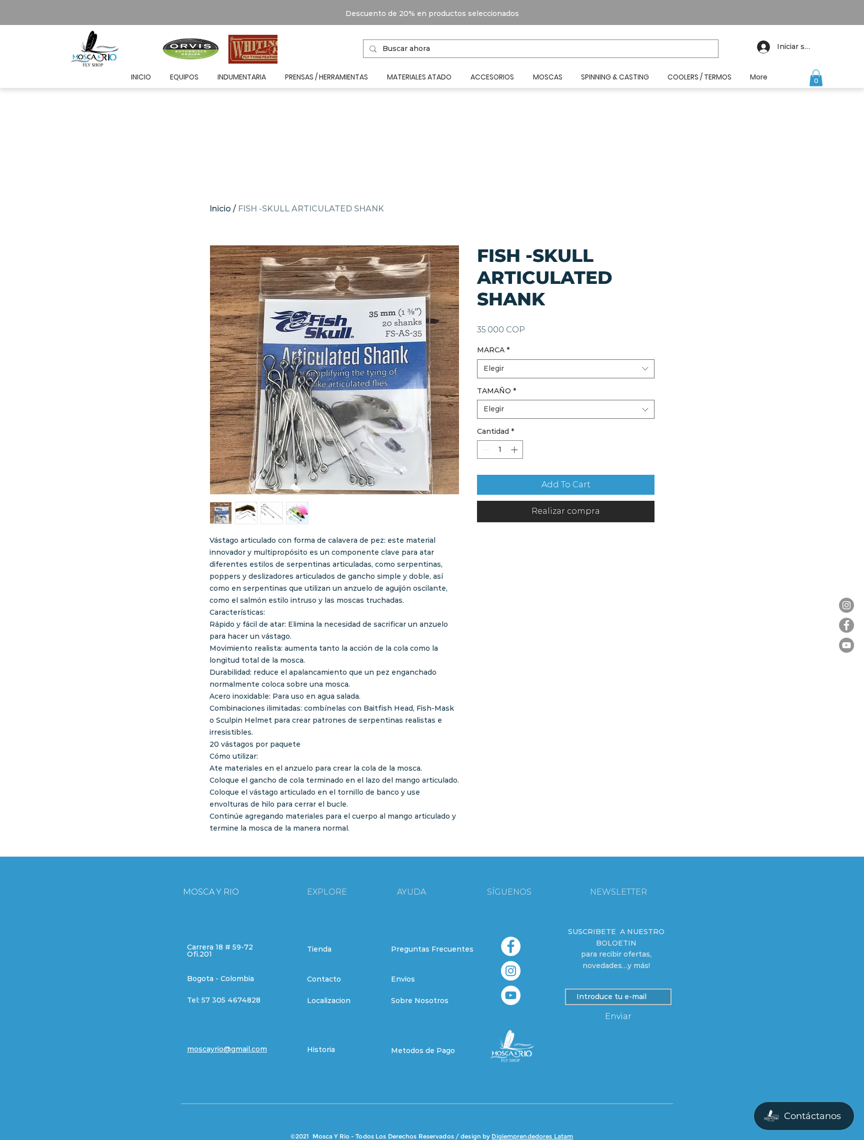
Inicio (220, 208)
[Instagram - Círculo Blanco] (510, 971)
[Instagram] (846, 605)
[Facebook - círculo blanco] (510, 946)
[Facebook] (846, 625)
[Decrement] (484, 449)
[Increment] (515, 449)
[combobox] (565, 368)
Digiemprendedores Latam (532, 1136)
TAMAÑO (496, 390)
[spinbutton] (500, 449)
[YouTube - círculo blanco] (510, 995)
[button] (816, 77)
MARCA (493, 349)
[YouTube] (846, 645)
